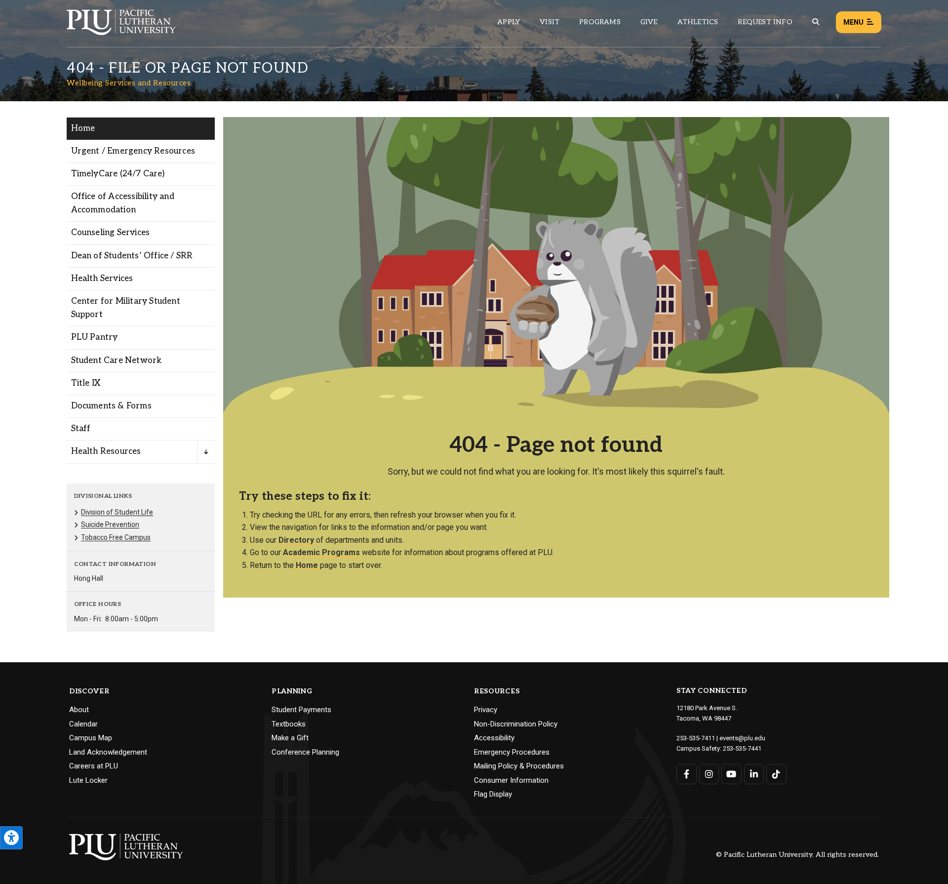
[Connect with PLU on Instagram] (709, 774)
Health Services (102, 278)
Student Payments (301, 709)
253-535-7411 (695, 738)
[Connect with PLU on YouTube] (731, 774)
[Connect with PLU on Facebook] (686, 774)
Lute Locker (88, 780)
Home (83, 128)
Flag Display (493, 794)
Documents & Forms (111, 406)
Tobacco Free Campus (116, 537)
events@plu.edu (742, 738)
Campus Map (90, 737)
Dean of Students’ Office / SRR (132, 256)
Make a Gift (290, 737)
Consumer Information (511, 780)
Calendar (83, 724)
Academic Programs (321, 552)
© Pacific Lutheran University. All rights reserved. (797, 855)
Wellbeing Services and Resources (129, 83)
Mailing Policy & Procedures (519, 766)
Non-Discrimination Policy (515, 724)
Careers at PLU (93, 766)
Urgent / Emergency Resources (133, 151)
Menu (853, 22)
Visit (549, 22)
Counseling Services (110, 233)
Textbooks (289, 724)
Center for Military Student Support (125, 308)
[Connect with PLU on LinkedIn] (754, 774)
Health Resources (106, 451)
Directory (296, 540)
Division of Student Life (117, 512)
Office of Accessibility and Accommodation (122, 203)
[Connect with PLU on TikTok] (776, 774)
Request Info (765, 22)
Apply (508, 22)
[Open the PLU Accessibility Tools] (11, 837)
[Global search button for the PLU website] (815, 22)
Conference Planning (305, 752)
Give (649, 22)
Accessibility (494, 737)
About (79, 709)
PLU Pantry (94, 337)
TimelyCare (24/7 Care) (117, 174)
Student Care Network (116, 360)
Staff (81, 429)
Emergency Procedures (512, 752)
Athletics (697, 22)
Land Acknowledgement (108, 752)
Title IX (86, 383)
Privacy (485, 709)
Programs (600, 22)
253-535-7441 (742, 748)
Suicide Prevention (110, 524)
